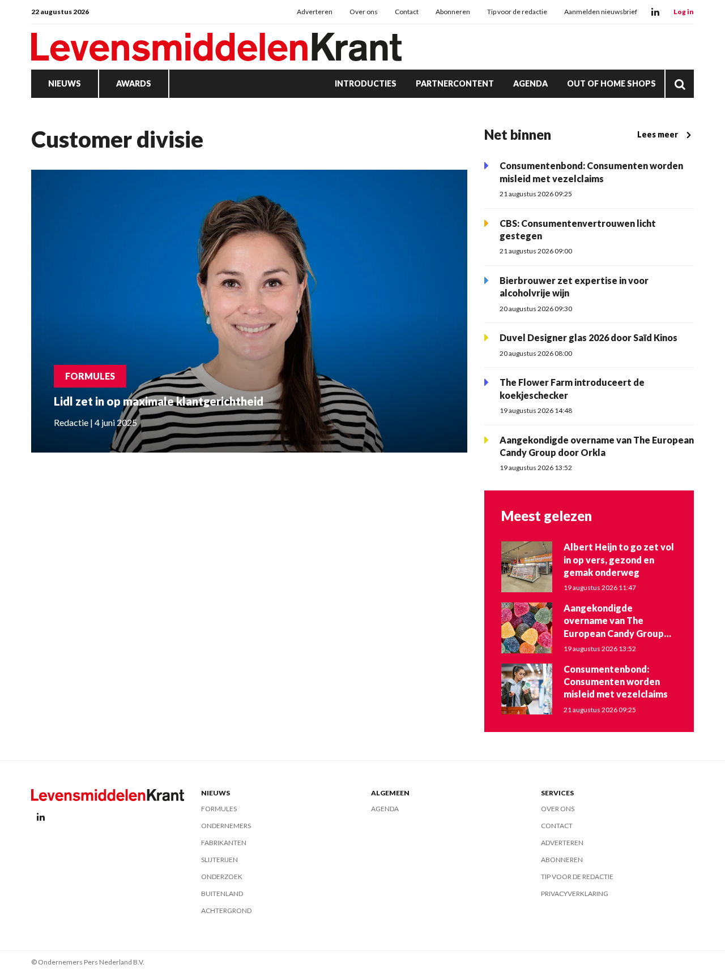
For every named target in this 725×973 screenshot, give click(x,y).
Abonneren (453, 11)
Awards (133, 83)
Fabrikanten (223, 842)
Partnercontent (455, 83)
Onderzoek (221, 876)
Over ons (363, 11)
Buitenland (222, 893)
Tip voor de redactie (517, 11)
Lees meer (657, 134)
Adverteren (314, 11)
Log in (683, 11)
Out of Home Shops (611, 83)
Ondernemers (226, 825)
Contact (407, 11)
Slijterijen (219, 859)
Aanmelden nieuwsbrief (600, 11)
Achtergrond (226, 910)
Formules (219, 808)
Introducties (365, 83)
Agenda (530, 83)
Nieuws (64, 83)
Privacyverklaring (574, 893)
